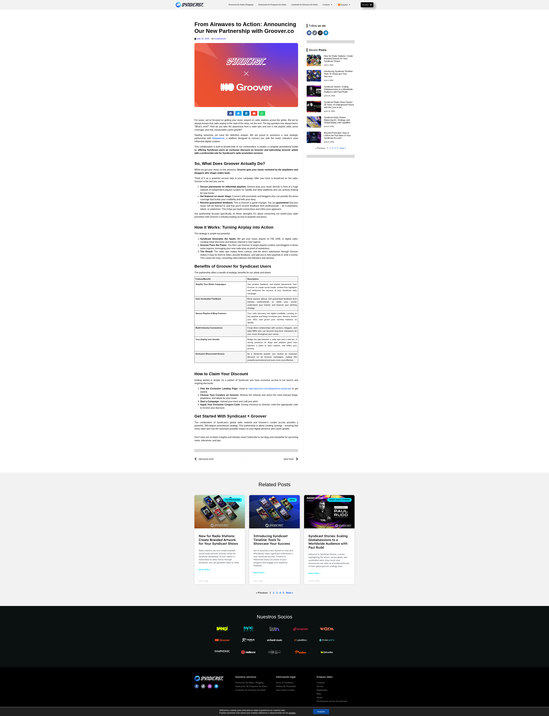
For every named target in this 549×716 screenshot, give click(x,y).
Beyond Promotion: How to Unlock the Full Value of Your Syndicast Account (337, 135)
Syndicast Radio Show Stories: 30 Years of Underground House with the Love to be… (339, 104)
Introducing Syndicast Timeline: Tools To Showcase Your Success (338, 74)
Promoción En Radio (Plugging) (241, 5)
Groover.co (218, 138)
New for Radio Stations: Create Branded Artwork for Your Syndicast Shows (338, 58)
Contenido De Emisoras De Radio (304, 5)
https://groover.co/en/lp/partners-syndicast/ (270, 388)
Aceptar (321, 711)
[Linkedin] (325, 32)
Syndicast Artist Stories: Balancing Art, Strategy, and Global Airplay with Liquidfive (337, 120)
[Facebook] (309, 32)
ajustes (292, 713)
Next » (343, 148)
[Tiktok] (314, 32)
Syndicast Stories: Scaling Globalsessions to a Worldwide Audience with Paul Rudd (338, 89)
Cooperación (220, 38)
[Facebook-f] (196, 686)
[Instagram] (320, 32)
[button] (230, 113)
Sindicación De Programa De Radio (272, 5)
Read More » (205, 570)
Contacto (326, 5)
